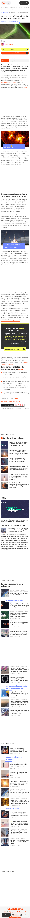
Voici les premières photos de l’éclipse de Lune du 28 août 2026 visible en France (16, 382)
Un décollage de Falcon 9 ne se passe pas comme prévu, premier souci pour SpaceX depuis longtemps (19, 485)
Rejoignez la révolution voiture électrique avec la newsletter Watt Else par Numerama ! (18, 443)
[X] (10, 912)
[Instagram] (12, 912)
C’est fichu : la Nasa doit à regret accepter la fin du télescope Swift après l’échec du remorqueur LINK (19, 814)
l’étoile (8, 122)
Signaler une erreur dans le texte (10, 401)
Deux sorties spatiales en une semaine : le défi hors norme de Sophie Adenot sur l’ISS (19, 792)
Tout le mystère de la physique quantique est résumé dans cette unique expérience (19, 764)
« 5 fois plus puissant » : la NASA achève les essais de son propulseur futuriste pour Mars (14, 535)
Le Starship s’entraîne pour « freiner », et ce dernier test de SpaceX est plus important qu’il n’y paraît (19, 801)
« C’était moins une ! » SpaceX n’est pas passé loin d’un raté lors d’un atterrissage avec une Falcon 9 (18, 477)
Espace (13, 12)
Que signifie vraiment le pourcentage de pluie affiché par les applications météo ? (19, 693)
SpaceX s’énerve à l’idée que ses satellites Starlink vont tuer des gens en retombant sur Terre (18, 468)
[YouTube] (5, 912)
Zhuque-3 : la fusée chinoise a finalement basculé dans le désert (19, 773)
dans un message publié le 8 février (12, 81)
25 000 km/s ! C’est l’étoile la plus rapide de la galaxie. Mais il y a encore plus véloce (19, 783)
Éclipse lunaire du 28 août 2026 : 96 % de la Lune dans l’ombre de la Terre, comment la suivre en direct (15, 387)
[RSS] (20, 912)
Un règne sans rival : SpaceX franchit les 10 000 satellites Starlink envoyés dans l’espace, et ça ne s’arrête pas (18, 452)
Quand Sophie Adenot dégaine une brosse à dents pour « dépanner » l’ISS (19, 712)
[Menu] (8, 3)
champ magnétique (8, 408)
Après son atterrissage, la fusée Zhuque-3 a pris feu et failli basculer (19, 841)
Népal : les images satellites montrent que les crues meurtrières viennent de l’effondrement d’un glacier (18, 614)
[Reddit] (17, 912)
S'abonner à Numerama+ (13, 349)
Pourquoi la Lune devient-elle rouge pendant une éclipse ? (19, 623)
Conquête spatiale (22, 12)
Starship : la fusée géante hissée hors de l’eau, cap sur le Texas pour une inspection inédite (19, 669)
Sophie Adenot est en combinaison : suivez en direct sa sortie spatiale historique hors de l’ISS (18, 530)
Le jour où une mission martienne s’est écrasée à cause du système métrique (18, 750)
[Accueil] (3, 3)
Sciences (5, 12)
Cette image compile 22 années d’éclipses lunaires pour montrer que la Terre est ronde (19, 679)
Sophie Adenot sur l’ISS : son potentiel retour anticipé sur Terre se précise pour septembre (14, 543)
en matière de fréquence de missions (13, 320)
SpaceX (16, 247)
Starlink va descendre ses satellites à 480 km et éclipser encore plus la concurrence (18, 460)
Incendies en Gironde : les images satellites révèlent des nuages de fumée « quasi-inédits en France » (14, 548)
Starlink (25, 88)
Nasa (16, 398)
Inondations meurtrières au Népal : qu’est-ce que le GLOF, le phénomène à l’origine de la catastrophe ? (19, 633)
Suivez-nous (5, 60)
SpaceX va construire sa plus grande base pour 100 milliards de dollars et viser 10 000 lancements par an (19, 702)
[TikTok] (7, 912)
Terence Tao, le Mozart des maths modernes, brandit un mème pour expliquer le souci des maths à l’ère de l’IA (19, 823)
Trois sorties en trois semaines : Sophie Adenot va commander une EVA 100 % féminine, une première (19, 593)
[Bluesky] (23, 912)
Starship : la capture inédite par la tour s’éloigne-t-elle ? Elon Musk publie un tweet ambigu (18, 832)
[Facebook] (15, 912)
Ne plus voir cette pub (7, 434)
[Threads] (25, 912)
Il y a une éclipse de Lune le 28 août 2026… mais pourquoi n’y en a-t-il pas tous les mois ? (16, 393)
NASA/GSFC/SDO (8, 147)
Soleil (25, 120)
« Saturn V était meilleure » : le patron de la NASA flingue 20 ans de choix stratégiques (14, 539)
